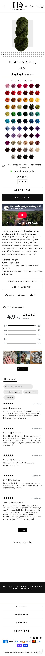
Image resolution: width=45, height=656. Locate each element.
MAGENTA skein (7, 142)
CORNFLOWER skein (7, 128)
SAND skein (25, 142)
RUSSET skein (25, 92)
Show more (22, 530)
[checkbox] (9, 397)
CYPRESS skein (25, 106)
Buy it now (22, 197)
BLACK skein (31, 156)
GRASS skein (37, 106)
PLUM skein (37, 135)
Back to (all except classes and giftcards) (24, 587)
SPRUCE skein (19, 114)
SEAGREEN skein (37, 114)
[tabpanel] (22, 459)
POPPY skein (37, 92)
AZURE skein (37, 121)
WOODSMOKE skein (31, 114)
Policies (22, 607)
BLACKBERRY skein (25, 135)
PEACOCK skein (13, 121)
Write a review (22, 369)
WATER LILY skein (7, 85)
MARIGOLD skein (31, 99)
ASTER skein (13, 85)
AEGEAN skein (7, 121)
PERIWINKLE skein (13, 135)
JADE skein (13, 142)
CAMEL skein (31, 142)
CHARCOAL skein (19, 156)
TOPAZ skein (31, 92)
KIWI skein (13, 114)
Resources (22, 615)
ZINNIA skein (19, 92)
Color (22, 81)
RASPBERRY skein (25, 85)
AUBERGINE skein (31, 128)
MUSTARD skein (19, 99)
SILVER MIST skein (13, 156)
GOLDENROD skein (7, 106)
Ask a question (22, 287)
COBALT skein (31, 121)
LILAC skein (19, 135)
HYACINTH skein (25, 128)
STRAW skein (13, 106)
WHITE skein (37, 149)
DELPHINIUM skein (7, 135)
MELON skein (7, 99)
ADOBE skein (37, 142)
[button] (22, 325)
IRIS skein (19, 128)
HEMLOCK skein (31, 106)
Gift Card (30, 6)
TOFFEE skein (19, 149)
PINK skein (19, 85)
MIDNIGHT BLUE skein (25, 121)
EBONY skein (25, 156)
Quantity (22, 177)
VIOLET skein (37, 128)
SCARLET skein (13, 92)
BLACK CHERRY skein (31, 135)
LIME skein (7, 114)
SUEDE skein (25, 149)
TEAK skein (7, 149)
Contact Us (22, 631)
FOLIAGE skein (13, 99)
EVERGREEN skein (25, 114)
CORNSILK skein (37, 99)
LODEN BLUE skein (19, 121)
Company (22, 623)
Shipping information (22, 281)
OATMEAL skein (31, 149)
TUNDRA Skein (19, 106)
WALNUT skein (13, 149)
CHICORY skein (13, 128)
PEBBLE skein (19, 142)
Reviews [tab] (10, 378)
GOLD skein (25, 99)
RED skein (7, 92)
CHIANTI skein (31, 85)
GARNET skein (37, 85)
